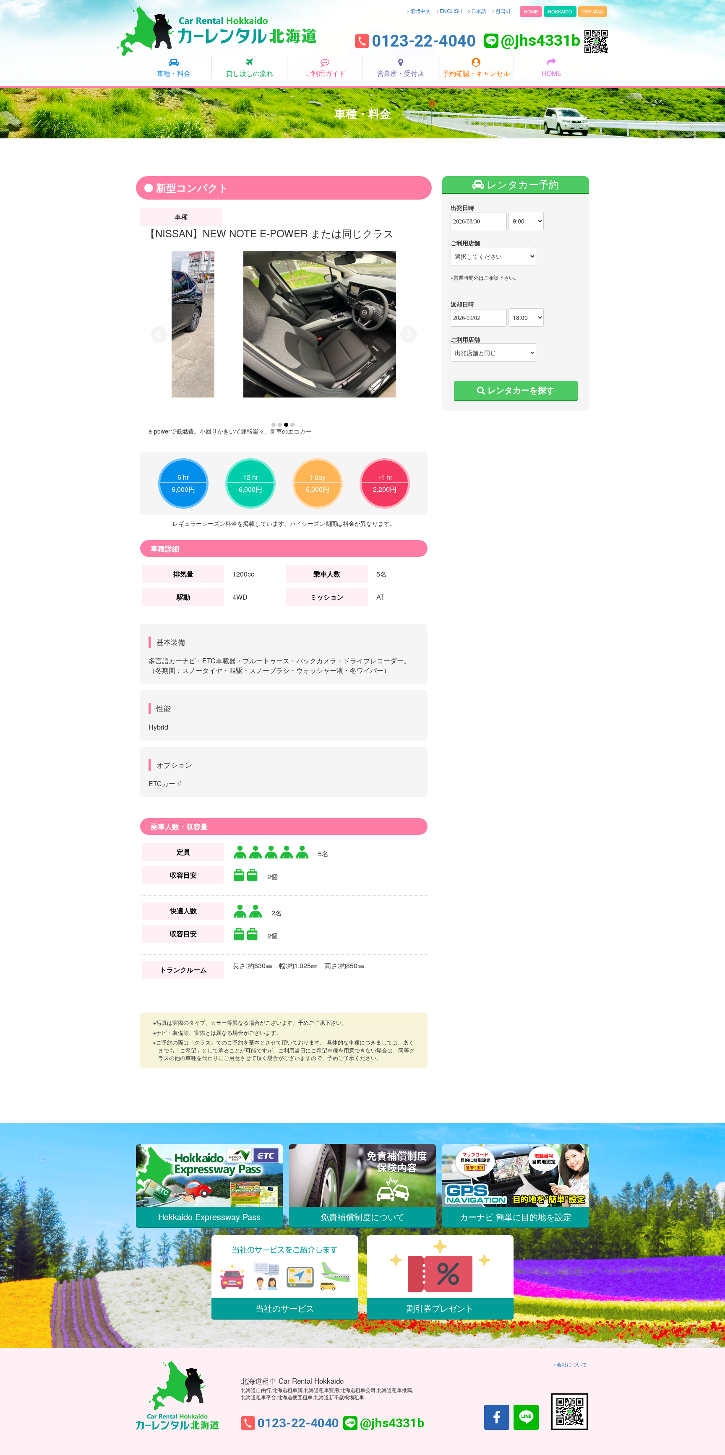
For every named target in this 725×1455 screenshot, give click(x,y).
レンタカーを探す (520, 390)
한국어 (502, 10)
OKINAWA (592, 11)
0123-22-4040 (424, 41)
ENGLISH (450, 10)
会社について (571, 1364)
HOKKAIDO (560, 11)
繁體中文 (419, 10)
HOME (531, 11)
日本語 (478, 10)
